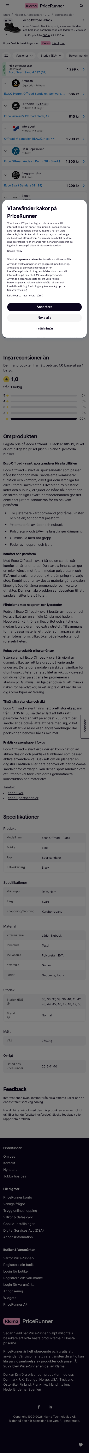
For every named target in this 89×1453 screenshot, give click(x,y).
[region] (44, 269)
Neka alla (44, 318)
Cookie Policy (14, 251)
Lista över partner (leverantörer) (25, 295)
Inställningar (44, 328)
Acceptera (44, 307)
